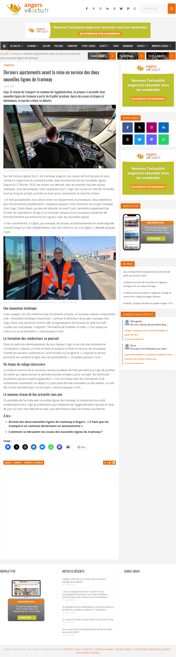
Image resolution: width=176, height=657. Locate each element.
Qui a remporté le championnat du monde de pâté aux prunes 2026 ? (87, 631)
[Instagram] (100, 8)
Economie (31, 46)
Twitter (109, 463)
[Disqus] (59, 515)
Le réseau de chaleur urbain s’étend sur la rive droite (87, 619)
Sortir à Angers (104, 649)
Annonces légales (160, 46)
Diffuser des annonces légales (152, 649)
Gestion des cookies (88, 652)
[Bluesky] (121, 8)
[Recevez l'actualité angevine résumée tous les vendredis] (88, 30)
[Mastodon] (128, 8)
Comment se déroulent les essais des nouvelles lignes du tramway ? (56, 432)
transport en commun (33, 462)
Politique (58, 46)
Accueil (4, 53)
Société (103, 46)
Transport (72, 46)
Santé (116, 46)
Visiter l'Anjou (124, 649)
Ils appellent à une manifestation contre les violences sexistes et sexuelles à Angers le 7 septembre (88, 608)
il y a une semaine (134, 339)
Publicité (87, 649)
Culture (46, 46)
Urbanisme (128, 46)
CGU (78, 649)
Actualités (15, 46)
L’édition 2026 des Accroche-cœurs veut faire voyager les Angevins (84, 580)
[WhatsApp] (135, 8)
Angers (8, 462)
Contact (141, 46)
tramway (17, 462)
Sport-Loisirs (88, 46)
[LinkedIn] (107, 8)
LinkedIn (114, 463)
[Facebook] (87, 8)
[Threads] (114, 8)
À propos (68, 649)
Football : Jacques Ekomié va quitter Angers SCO (148, 303)
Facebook (105, 463)
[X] (93, 8)
